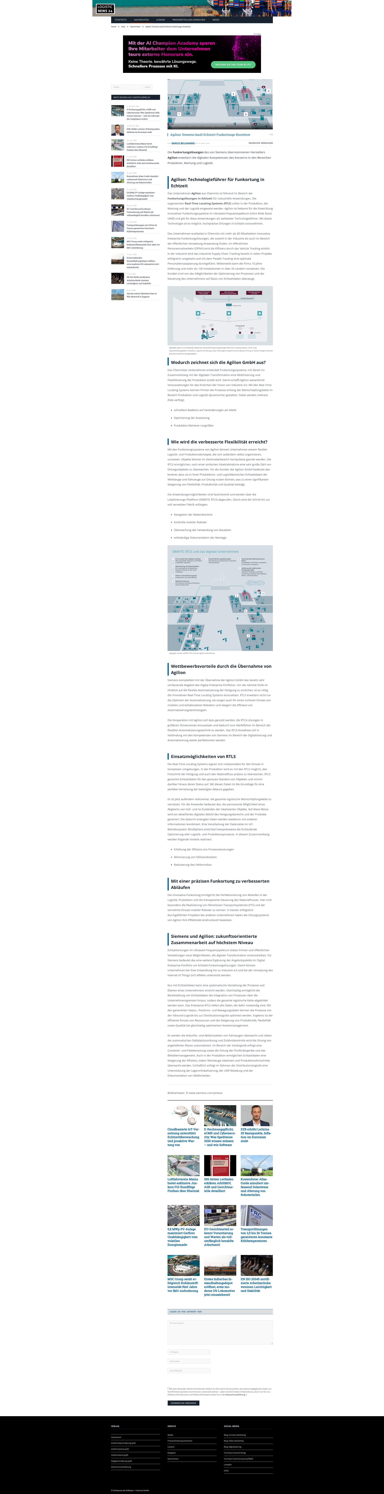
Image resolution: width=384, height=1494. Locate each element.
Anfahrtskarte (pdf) (119, 1455)
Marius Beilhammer (183, 143)
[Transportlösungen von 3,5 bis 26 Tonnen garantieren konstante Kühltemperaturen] (257, 1215)
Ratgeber (172, 1452)
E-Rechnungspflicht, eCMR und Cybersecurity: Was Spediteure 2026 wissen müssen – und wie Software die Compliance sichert (220, 1137)
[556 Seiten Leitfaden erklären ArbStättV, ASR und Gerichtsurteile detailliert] (220, 1165)
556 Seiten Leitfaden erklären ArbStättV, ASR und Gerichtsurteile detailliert (219, 1185)
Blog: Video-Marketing (234, 1440)
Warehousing (267, 143)
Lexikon (160, 19)
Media (216, 19)
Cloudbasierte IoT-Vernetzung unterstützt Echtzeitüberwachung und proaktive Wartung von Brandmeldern (184, 1137)
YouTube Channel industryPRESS (238, 1458)
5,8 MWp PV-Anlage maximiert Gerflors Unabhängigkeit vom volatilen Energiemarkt (183, 1237)
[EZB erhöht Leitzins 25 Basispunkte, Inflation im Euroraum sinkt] (257, 1115)
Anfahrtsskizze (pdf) (120, 1449)
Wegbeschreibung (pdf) (121, 1461)
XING (226, 1470)
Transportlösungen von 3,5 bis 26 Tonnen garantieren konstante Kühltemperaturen (256, 1235)
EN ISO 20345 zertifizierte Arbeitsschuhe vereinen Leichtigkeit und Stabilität (256, 1285)
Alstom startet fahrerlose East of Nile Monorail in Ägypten (142, 295)
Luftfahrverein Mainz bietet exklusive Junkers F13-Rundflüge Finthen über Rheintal (183, 1185)
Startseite (121, 19)
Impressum (116, 1437)
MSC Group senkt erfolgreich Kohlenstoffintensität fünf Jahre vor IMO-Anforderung (183, 1285)
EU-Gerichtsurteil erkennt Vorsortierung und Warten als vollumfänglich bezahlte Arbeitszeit (219, 1237)
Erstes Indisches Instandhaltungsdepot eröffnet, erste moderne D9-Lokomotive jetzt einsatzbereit (219, 1287)
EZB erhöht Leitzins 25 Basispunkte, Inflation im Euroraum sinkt (256, 1135)
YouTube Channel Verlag (235, 1452)
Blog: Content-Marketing (235, 1435)
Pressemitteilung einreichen (188, 19)
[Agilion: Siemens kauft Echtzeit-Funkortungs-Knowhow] (220, 104)
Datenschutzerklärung (235, 1394)
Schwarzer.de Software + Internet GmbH (131, 1490)
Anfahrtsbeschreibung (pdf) (123, 1443)
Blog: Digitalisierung (232, 1446)
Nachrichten (141, 19)
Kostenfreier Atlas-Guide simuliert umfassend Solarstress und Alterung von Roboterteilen (255, 1187)
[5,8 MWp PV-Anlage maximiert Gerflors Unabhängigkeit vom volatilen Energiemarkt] (184, 1215)
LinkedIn (228, 1464)
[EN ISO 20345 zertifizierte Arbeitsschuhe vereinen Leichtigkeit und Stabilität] (257, 1265)
